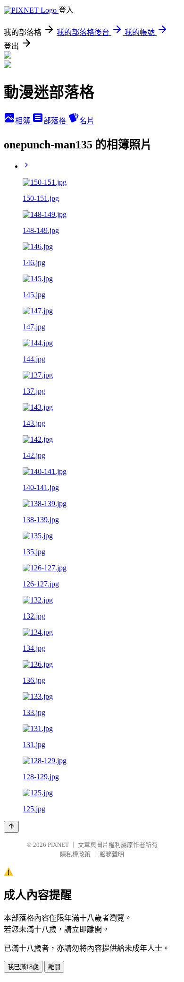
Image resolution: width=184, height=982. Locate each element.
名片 (86, 121)
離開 (54, 967)
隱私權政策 (75, 854)
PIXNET (58, 844)
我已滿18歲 (23, 967)
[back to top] (11, 827)
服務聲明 (112, 854)
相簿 (23, 121)
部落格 (55, 121)
